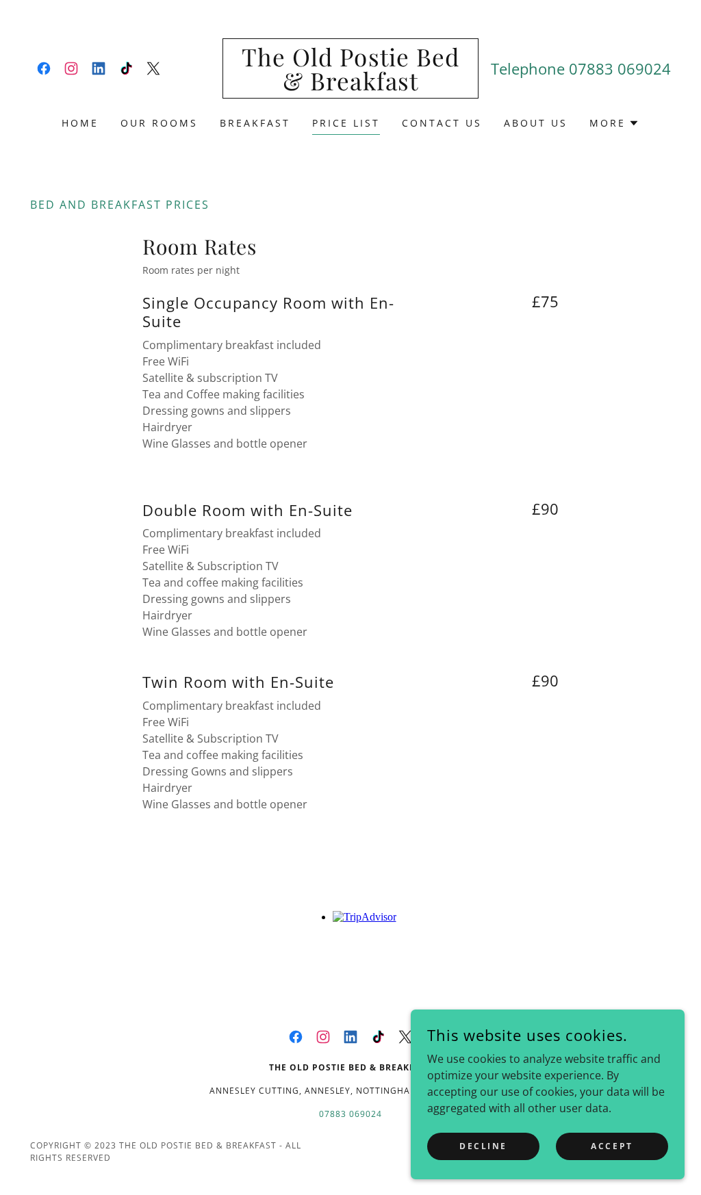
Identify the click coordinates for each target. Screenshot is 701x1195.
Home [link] (80, 122)
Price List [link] (346, 122)
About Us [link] (536, 122)
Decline (483, 1146)
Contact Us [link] (442, 122)
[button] (614, 123)
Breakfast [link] (255, 122)
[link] (44, 68)
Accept (612, 1146)
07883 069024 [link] (620, 68)
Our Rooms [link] (159, 122)
